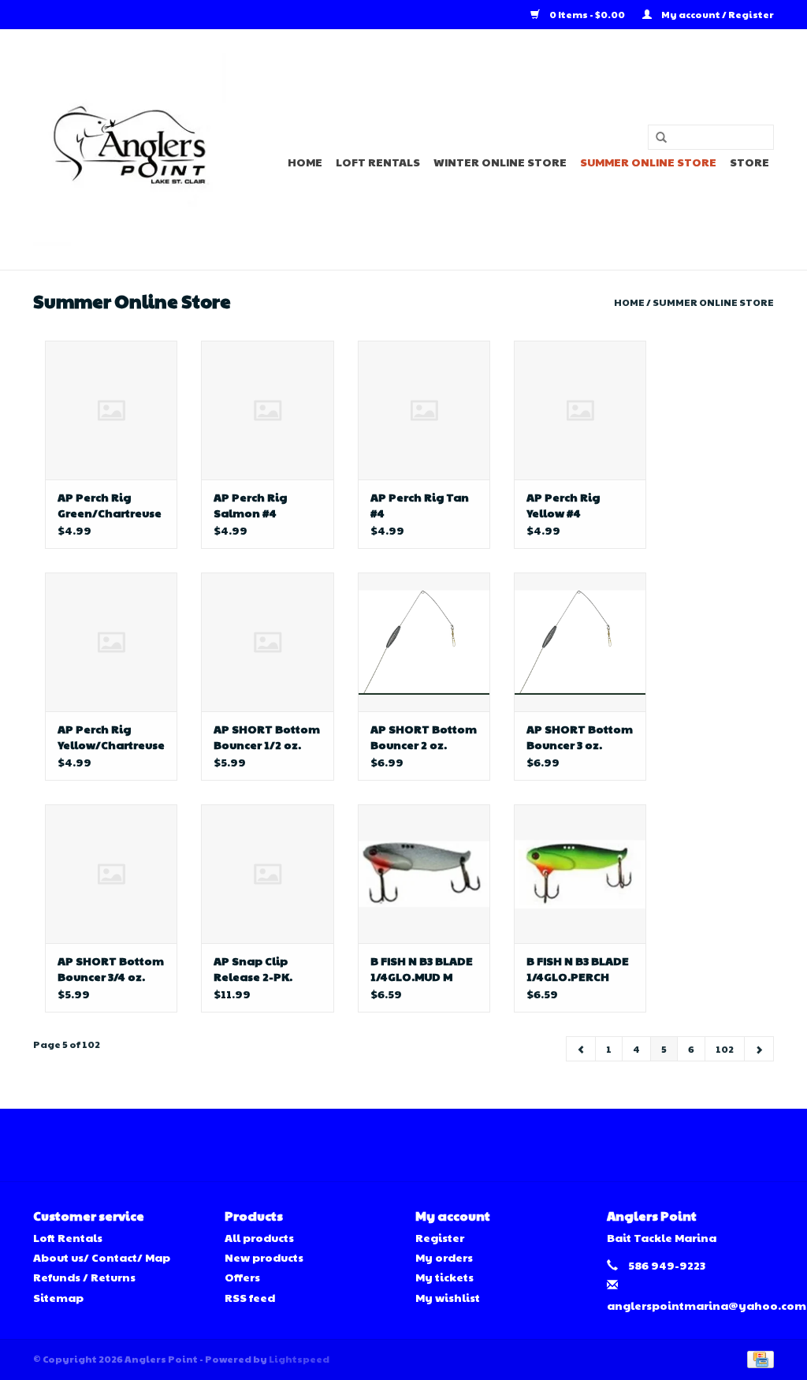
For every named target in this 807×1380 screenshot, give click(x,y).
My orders (444, 1257)
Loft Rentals (378, 162)
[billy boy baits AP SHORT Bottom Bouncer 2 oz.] (424, 642)
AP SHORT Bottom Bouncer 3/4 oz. (111, 968)
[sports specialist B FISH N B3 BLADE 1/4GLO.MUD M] (424, 873)
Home (305, 162)
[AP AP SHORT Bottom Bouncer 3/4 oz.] (111, 873)
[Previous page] (581, 1049)
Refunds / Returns (84, 1277)
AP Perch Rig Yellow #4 (563, 504)
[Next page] (759, 1049)
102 (725, 1048)
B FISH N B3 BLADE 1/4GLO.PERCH (577, 968)
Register (439, 1237)
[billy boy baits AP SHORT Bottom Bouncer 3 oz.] (580, 642)
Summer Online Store (648, 162)
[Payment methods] (758, 1358)
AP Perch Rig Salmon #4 (250, 504)
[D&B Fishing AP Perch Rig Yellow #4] (580, 410)
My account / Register (717, 14)
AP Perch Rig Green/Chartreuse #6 (110, 504)
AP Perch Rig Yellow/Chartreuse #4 (111, 736)
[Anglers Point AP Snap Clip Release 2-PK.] (267, 873)
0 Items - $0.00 (587, 14)
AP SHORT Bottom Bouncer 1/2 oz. (267, 736)
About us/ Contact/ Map (101, 1257)
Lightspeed (299, 1358)
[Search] (656, 138)
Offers (242, 1277)
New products (264, 1257)
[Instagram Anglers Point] (417, 1145)
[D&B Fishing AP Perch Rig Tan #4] (424, 410)
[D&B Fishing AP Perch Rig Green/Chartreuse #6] (111, 410)
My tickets (444, 1277)
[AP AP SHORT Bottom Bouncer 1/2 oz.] (267, 642)
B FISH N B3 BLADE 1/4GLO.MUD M (421, 968)
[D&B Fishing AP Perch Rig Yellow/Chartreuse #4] (111, 642)
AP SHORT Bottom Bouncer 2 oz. (423, 736)
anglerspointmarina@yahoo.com (706, 1305)
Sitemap (58, 1297)
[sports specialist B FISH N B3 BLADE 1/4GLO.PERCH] (580, 873)
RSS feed (250, 1297)
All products (259, 1237)
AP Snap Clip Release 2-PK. (253, 968)
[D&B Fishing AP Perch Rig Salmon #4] (267, 410)
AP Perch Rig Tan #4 (419, 504)
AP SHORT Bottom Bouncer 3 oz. (579, 736)
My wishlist (447, 1297)
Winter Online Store (500, 162)
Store (749, 162)
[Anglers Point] (129, 149)
